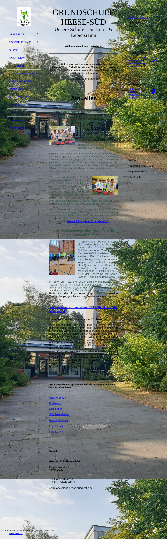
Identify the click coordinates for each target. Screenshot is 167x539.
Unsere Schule (20, 42)
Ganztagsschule (21, 81)
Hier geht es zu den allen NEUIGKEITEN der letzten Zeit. (83, 309)
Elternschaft (19, 89)
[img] (24, 16)
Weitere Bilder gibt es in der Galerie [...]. (89, 221)
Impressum (16, 128)
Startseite (17, 34)
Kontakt (15, 112)
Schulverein (18, 97)
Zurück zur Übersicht (139, 17)
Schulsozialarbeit (23, 73)
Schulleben (18, 65)
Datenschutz (19, 120)
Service (14, 50)
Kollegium (17, 57)
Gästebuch (17, 104)
